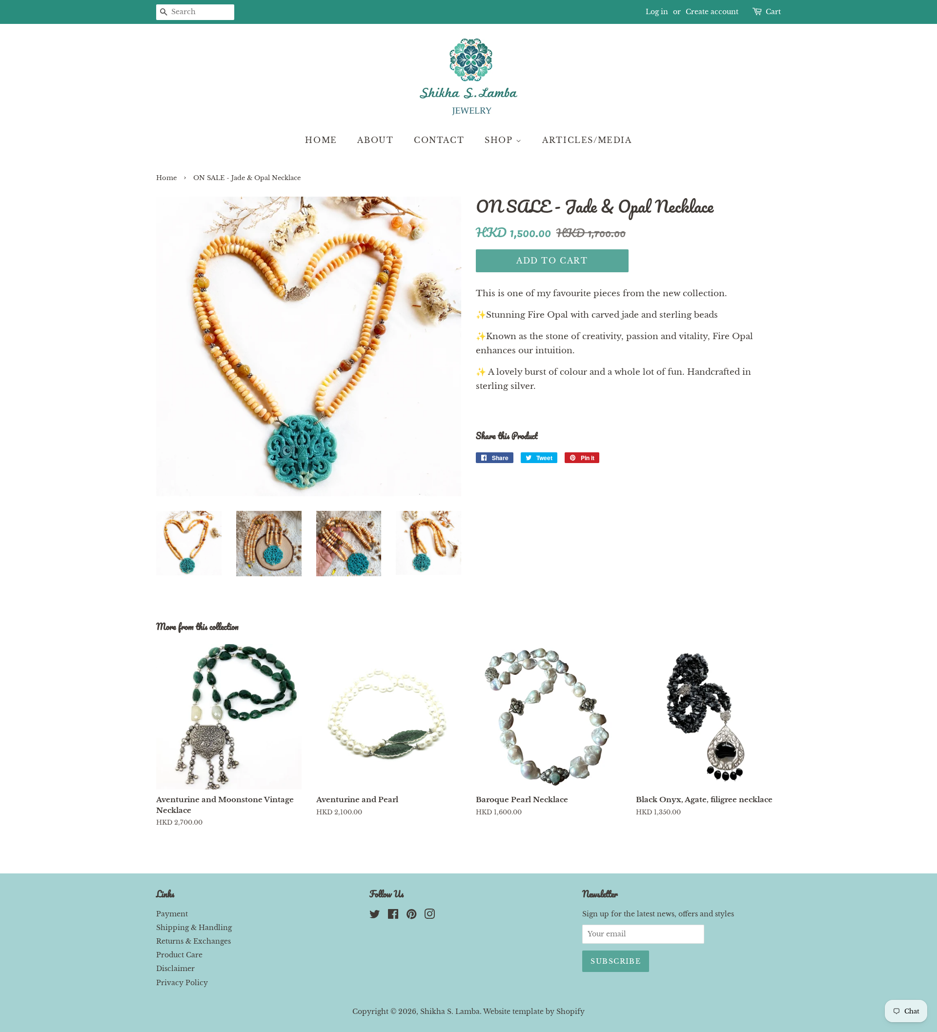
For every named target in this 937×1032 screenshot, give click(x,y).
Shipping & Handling (194, 927)
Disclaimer (175, 968)
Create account (712, 11)
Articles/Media (586, 140)
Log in (657, 11)
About (375, 140)
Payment (172, 914)
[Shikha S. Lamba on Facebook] (393, 915)
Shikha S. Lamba (450, 1011)
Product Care (179, 955)
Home (321, 140)
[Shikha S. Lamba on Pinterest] (411, 915)
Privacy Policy (182, 982)
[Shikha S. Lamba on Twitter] (374, 915)
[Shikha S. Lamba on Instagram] (429, 915)
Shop (500, 140)
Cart (773, 11)
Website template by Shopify (534, 1011)
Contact (439, 140)
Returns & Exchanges (193, 941)
